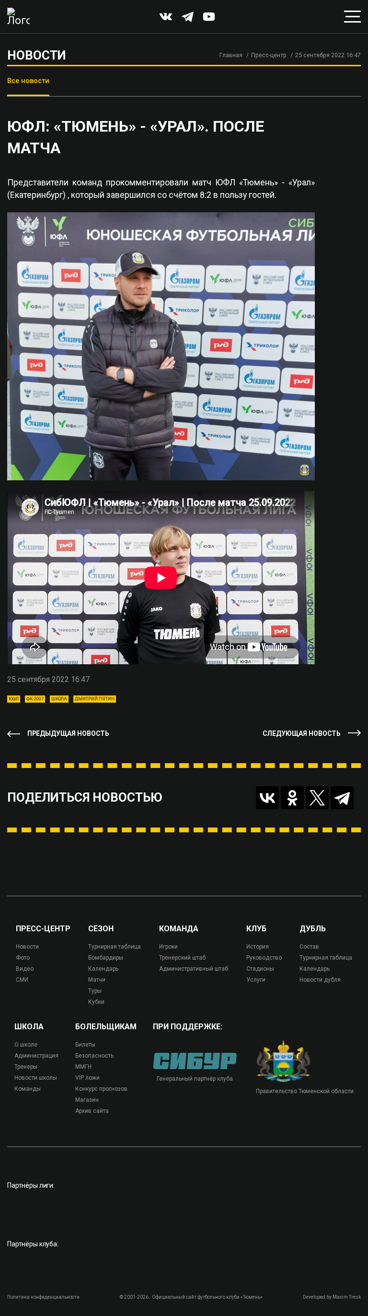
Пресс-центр (269, 55)
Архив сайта (92, 1111)
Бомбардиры (105, 957)
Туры (95, 990)
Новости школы (35, 1077)
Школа (59, 698)
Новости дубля (320, 979)
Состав (309, 946)
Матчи (96, 979)
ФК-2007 (35, 698)
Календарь (103, 968)
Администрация (36, 1055)
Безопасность (94, 1055)
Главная (230, 55)
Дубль (312, 929)
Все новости (28, 81)
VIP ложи (87, 1077)
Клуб (256, 929)
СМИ (22, 979)
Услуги (255, 979)
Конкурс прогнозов (101, 1088)
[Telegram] (342, 797)
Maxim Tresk (347, 1297)
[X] (317, 797)
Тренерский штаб (182, 957)
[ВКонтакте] (267, 797)
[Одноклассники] (292, 797)
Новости (27, 946)
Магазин (87, 1100)
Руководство (264, 957)
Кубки (96, 1002)
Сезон (101, 929)
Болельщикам (106, 1027)
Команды (27, 1088)
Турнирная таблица (114, 946)
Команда (178, 929)
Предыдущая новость (68, 733)
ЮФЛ (14, 698)
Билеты (85, 1044)
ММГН (83, 1066)
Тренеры (25, 1066)
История (257, 946)
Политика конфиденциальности (43, 1297)
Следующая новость (302, 733)
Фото (23, 957)
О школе (25, 1044)
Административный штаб (193, 968)
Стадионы (260, 968)
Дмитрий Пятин (95, 698)
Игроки (168, 946)
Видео (25, 968)
